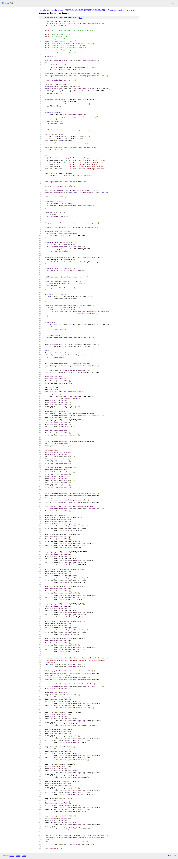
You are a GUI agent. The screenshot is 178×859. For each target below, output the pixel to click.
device (121, 10)
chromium (43, 10)
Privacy (18, 856)
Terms (24, 856)
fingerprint (130, 10)
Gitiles (12, 856)
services (112, 10)
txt (169, 856)
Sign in (174, 3)
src (61, 10)
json (174, 856)
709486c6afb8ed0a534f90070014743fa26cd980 (85, 10)
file (80, 18)
